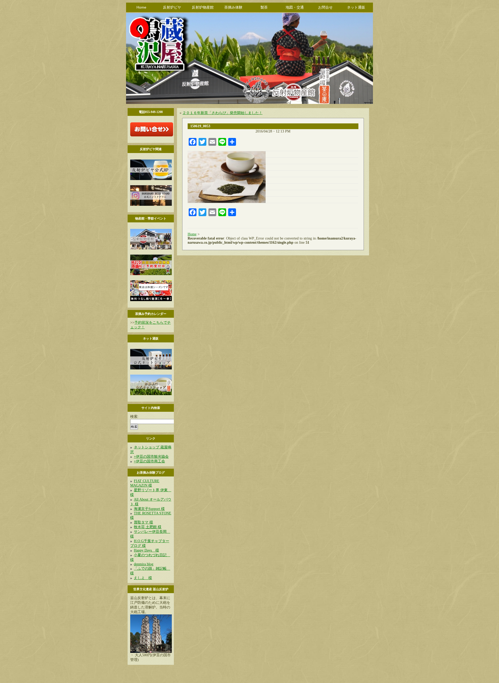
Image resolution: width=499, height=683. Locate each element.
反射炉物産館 (203, 7)
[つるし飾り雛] (151, 300)
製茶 (264, 7)
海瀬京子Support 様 (149, 509)
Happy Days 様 (146, 550)
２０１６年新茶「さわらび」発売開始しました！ (222, 113)
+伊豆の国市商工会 (149, 461)
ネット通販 (356, 7)
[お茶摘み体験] (151, 274)
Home (141, 7)
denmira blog (143, 564)
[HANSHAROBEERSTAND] (151, 205)
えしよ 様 (143, 578)
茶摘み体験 (233, 7)
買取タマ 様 (143, 522)
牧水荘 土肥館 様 (147, 527)
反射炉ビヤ (172, 7)
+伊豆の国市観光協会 (151, 457)
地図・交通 (295, 7)
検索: (134, 417)
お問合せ (325, 7)
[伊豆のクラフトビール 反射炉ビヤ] (151, 179)
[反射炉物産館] (151, 248)
